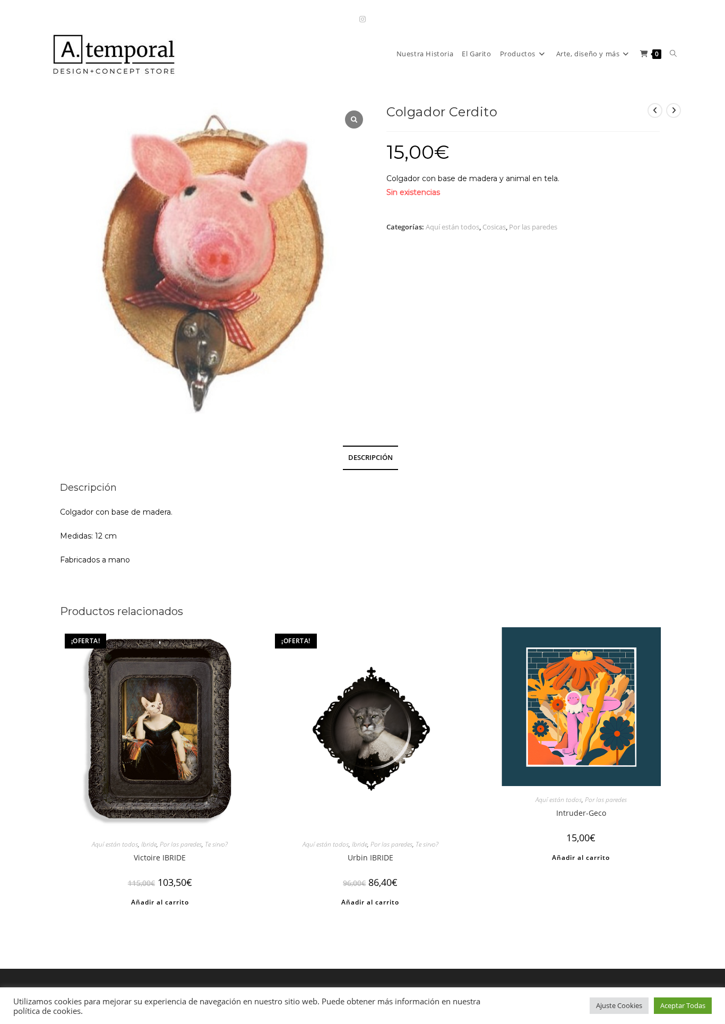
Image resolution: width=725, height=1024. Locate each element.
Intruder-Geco (581, 813)
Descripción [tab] (370, 457)
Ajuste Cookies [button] (619, 1005)
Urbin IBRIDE (370, 857)
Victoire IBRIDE (160, 857)
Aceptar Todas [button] (682, 1005)
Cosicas (494, 227)
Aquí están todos (452, 227)
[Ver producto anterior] (655, 110)
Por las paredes (533, 227)
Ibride (149, 844)
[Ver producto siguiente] (673, 110)
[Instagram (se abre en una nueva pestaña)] (362, 18)
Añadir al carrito (160, 902)
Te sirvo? (216, 844)
